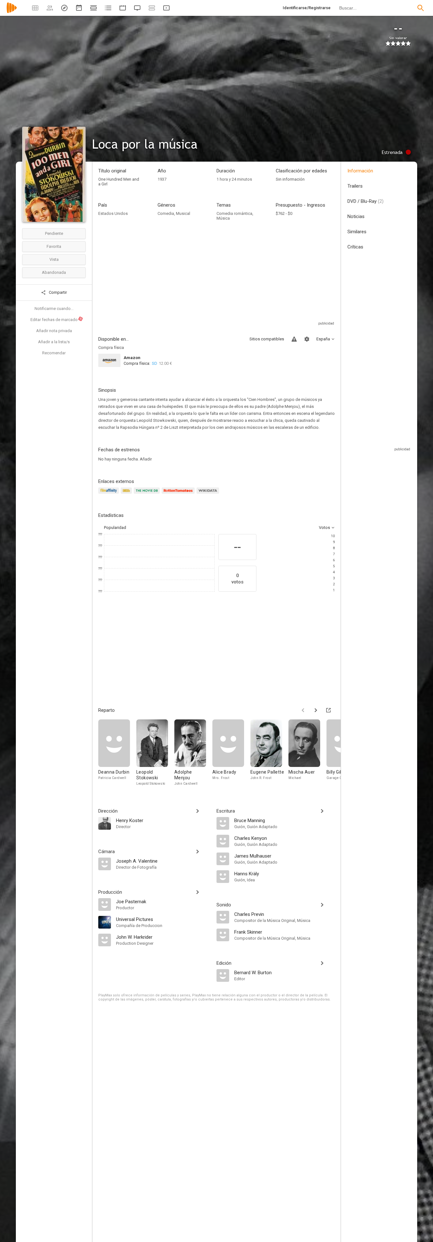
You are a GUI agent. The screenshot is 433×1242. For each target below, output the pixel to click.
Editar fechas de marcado (56, 319)
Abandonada (54, 272)
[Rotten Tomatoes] (179, 494)
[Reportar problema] (294, 339)
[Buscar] (420, 8)
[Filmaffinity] (109, 494)
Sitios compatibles (266, 339)
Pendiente (54, 233)
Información (360, 171)
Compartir (57, 292)
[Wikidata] (209, 494)
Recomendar (54, 353)
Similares (356, 232)
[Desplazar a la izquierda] (303, 710)
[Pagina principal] (11, 12)
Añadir (146, 459)
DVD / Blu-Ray (365, 201)
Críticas (355, 247)
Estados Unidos (113, 213)
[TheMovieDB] (148, 494)
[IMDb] (127, 494)
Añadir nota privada (54, 330)
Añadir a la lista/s (54, 341)
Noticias (356, 216)
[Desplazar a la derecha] (315, 710)
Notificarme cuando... (54, 308)
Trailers (355, 186)
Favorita (54, 246)
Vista (54, 259)
